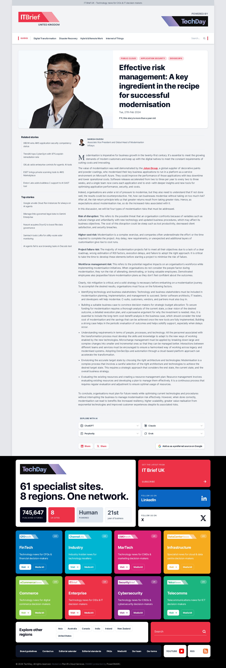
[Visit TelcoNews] (182, 582)
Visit (23, 567)
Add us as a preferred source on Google (182, 446)
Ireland (108, 628)
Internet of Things (115, 38)
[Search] (204, 38)
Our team (136, 651)
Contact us (48, 651)
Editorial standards (91, 651)
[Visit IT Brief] (83, 582)
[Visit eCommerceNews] (34, 582)
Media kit (39, 567)
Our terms (152, 651)
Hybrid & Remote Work (91, 38)
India (97, 628)
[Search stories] (204, 631)
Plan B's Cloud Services (73, 664)
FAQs (109, 651)
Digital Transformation (45, 38)
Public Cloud (128, 58)
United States (64, 635)
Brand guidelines (28, 651)
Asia (60, 628)
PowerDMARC (113, 664)
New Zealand (123, 628)
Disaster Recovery (68, 38)
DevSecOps (176, 58)
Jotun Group (150, 168)
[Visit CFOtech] (34, 536)
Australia (72, 628)
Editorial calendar (68, 651)
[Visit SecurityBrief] (133, 582)
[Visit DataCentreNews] (182, 536)
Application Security (153, 58)
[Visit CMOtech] (133, 536)
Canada (86, 628)
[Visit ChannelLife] (83, 536)
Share (87, 446)
